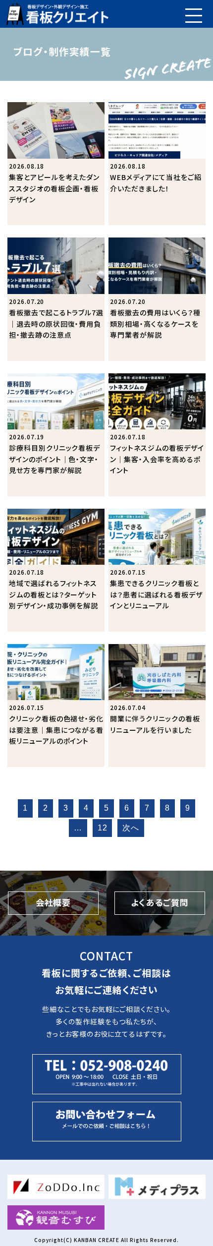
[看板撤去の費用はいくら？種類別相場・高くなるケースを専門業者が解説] (157, 298)
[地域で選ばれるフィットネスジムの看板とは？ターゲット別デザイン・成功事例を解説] (56, 570)
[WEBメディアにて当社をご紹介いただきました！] (157, 163)
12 (102, 828)
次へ (130, 828)
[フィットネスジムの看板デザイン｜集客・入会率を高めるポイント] (157, 434)
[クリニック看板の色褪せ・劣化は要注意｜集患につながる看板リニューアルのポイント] (56, 705)
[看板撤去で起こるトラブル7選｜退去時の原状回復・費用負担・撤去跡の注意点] (56, 298)
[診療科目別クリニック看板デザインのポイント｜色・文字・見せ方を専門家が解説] (56, 434)
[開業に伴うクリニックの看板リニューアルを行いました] (157, 705)
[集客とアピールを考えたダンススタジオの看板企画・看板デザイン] (56, 163)
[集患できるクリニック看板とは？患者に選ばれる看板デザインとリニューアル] (157, 570)
